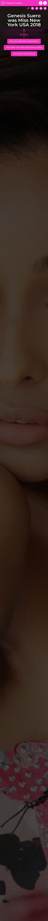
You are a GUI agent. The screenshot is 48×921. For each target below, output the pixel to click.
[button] (40, 3)
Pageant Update (13, 3)
